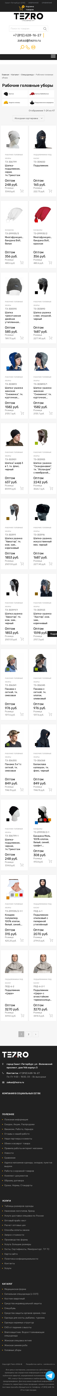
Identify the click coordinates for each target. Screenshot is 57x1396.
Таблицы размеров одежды (18, 1206)
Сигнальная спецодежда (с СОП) (21, 1294)
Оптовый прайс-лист (15, 1220)
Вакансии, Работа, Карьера (18, 1129)
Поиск (12, 29)
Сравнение (9, 1157)
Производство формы (16, 1239)
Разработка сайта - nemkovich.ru (40, 1364)
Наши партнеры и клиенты (18, 1138)
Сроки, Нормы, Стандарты (18, 1185)
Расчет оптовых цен (15, 1225)
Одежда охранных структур (19, 1322)
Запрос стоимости (14, 1235)
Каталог (15, 75)
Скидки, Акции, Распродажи (19, 1124)
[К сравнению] (23, 136)
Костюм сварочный (14, 1298)
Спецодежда (27, 75)
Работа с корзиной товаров (19, 1171)
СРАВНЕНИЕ (47, 3)
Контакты (9, 1263)
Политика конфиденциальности (21, 1258)
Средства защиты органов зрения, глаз (25, 1313)
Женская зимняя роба (15, 1345)
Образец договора (14, 1180)
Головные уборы (12, 1350)
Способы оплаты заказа (16, 1230)
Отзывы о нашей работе (17, 1134)
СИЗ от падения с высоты (17, 1327)
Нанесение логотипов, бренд (19, 1211)
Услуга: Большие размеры (17, 1244)
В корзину (22, 191)
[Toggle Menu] (53, 57)
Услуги (7, 1268)
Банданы (9, 230)
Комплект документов (16, 1175)
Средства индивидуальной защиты (23, 1303)
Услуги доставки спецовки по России (24, 1215)
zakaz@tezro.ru (29, 40)
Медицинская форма (15, 1289)
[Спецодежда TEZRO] (28, 20)
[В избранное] (23, 131)
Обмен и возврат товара (17, 1143)
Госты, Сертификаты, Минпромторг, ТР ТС (26, 1249)
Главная (5, 75)
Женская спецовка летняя (18, 1340)
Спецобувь (10, 1308)
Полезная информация (16, 1119)
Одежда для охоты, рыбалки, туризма (24, 1317)
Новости (9, 1153)
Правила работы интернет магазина (23, 1148)
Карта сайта (11, 1254)
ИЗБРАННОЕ (33, 3)
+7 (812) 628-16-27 (27, 35)
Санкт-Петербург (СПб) (15, 3)
